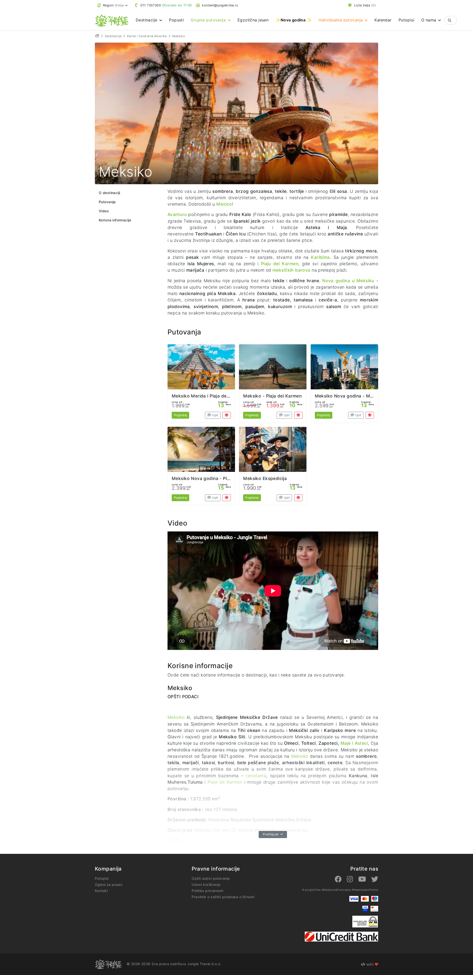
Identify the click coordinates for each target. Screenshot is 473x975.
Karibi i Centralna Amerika (147, 36)
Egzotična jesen (253, 19)
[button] (112, 5)
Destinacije (113, 36)
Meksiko (176, 717)
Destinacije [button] (147, 19)
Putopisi (406, 19)
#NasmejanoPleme (365, 890)
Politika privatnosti (207, 891)
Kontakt (101, 891)
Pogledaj (180, 415)
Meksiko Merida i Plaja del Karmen (208, 395)
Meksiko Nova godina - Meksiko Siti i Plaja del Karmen (373, 395)
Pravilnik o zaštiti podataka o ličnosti (223, 897)
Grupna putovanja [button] (209, 19)
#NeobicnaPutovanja (336, 890)
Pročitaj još (271, 834)
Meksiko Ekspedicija (265, 478)
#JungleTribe (311, 890)
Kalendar (382, 19)
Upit (214, 415)
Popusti (176, 19)
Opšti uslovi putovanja (211, 878)
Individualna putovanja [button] (341, 19)
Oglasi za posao (108, 884)
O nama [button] (429, 19)
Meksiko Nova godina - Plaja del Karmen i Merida (224, 478)
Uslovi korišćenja (206, 884)
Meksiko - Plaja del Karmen (272, 395)
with (370, 964)
